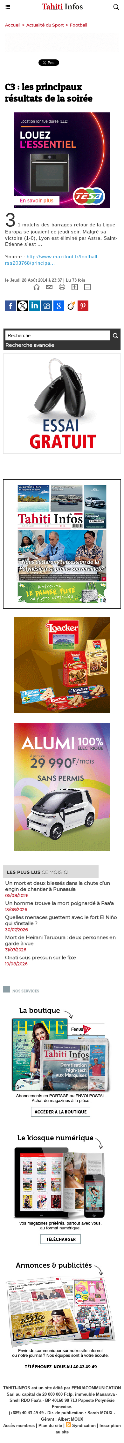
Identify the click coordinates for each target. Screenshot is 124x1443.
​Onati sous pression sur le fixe (40, 957)
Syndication (84, 1425)
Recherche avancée (29, 345)
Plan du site (50, 1425)
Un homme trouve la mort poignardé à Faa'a (59, 903)
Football (78, 24)
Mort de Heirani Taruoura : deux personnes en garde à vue (60, 940)
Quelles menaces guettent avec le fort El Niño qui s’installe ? (61, 920)
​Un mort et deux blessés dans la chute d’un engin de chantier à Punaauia (57, 886)
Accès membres (19, 1425)
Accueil (12, 24)
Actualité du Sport (45, 24)
